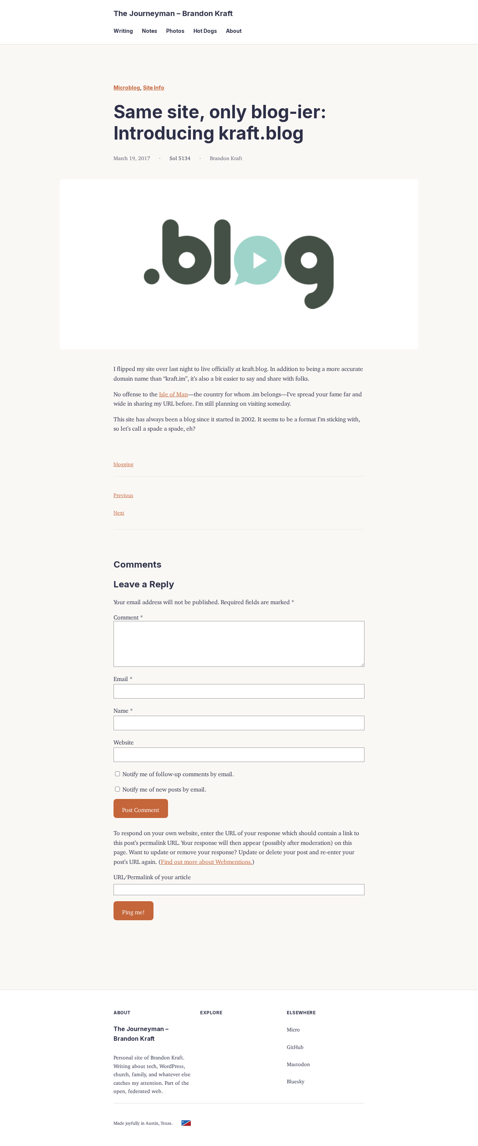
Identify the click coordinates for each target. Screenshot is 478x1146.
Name (123, 709)
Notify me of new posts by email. (164, 788)
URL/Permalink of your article (152, 875)
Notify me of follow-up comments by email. (178, 772)
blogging (123, 463)
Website (124, 741)
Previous (123, 494)
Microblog (127, 87)
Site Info (153, 87)
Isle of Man (173, 392)
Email (123, 677)
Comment (128, 615)
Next (119, 511)
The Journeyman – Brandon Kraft (173, 13)
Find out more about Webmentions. (206, 860)
